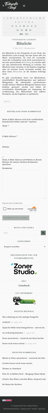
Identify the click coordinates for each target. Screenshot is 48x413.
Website (5, 147)
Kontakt (34, 409)
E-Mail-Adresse (9, 136)
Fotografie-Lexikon (24, 40)
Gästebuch (24, 285)
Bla (18, 30)
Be (16, 26)
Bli (26, 30)
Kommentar (7, 168)
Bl (24, 26)
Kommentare (30, 48)
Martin (5, 358)
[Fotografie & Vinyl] (11, 6)
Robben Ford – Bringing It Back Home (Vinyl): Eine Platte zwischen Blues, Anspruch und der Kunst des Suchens (24, 379)
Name (5, 126)
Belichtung (26, 62)
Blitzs (26, 34)
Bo (28, 26)
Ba (12, 26)
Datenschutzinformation (11, 409)
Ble (22, 30)
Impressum (41, 409)
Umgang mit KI (25, 409)
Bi (20, 26)
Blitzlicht (7, 101)
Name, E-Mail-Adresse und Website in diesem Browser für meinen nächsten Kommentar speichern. (22, 162)
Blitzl (21, 34)
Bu (35, 26)
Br (31, 26)
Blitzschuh (17, 72)
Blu (30, 30)
